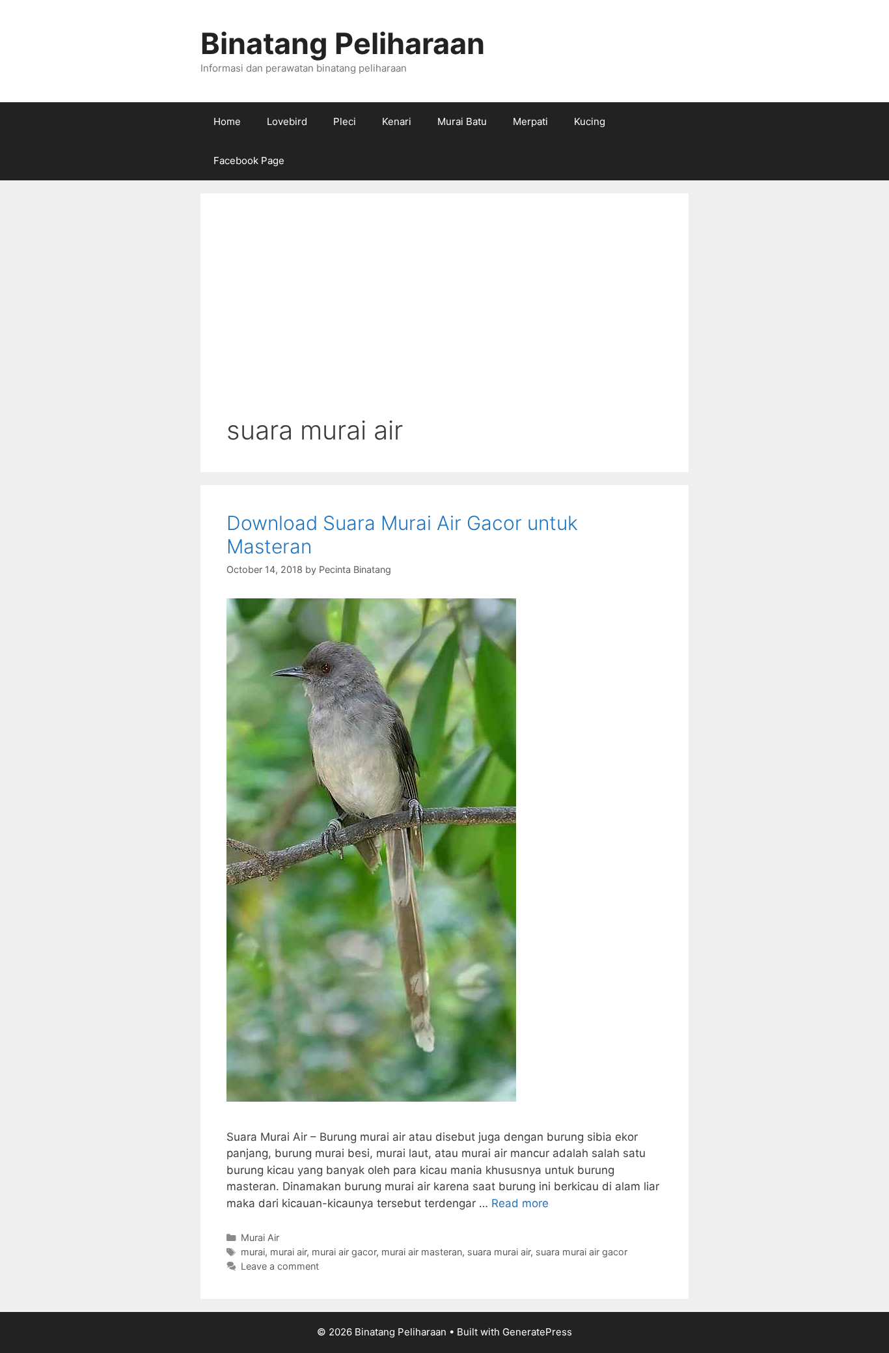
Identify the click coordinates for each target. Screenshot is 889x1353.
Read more (520, 1203)
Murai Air (260, 1237)
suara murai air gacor (581, 1251)
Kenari (396, 121)
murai (253, 1251)
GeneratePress (537, 1332)
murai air (288, 1251)
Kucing (589, 121)
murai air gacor (344, 1251)
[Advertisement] (444, 317)
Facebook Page (248, 160)
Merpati (530, 121)
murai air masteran (421, 1251)
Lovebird (287, 121)
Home (227, 121)
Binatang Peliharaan (342, 43)
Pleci (344, 121)
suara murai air (498, 1251)
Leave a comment (280, 1266)
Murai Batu (462, 121)
